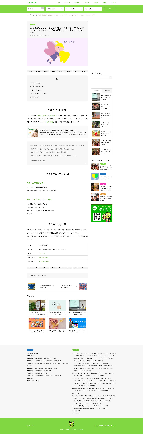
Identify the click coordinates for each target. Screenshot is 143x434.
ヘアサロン (98, 383)
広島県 (49, 370)
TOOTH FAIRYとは (35, 83)
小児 (107, 388)
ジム (89, 380)
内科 (93, 388)
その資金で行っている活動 (37, 86)
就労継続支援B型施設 (90, 408)
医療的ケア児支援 (90, 401)
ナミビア (32, 380)
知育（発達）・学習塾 (84, 360)
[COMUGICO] (31, 2)
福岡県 (55, 375)
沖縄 (28, 378)
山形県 (36, 358)
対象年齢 (76, 2)
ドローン (91, 355)
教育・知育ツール (104, 380)
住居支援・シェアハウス (98, 406)
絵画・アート (84, 358)
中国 (28, 370)
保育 (87, 375)
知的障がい (76, 370)
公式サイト (42, 253)
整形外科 (102, 388)
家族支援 (76, 401)
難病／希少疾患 (108, 368)
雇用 (107, 406)
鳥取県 (40, 370)
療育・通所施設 (76, 373)
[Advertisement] (101, 46)
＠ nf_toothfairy (43, 257)
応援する (68, 429)
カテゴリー (67, 2)
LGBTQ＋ (85, 395)
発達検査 (100, 373)
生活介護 (106, 408)
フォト (114, 383)
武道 (82, 353)
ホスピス (80, 388)
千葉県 (36, 360)
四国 (28, 373)
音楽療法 (82, 375)
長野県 (31, 363)
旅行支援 (109, 378)
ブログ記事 (86, 2)
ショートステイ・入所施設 (88, 403)
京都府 (46, 368)
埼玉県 (40, 360)
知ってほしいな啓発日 (77, 429)
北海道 (28, 355)
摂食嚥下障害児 (77, 365)
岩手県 (49, 358)
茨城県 (50, 360)
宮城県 (54, 358)
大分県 (36, 375)
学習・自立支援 (110, 398)
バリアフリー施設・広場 (79, 383)
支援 (42, 275)
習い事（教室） (76, 353)
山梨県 (54, 363)
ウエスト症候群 (84, 370)
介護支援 (76, 398)
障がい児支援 (112, 395)
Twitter (29, 425)
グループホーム (87, 406)
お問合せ (113, 2)
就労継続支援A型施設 (79, 408)
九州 (28, 375)
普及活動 (86, 385)
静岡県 (58, 363)
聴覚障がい (101, 368)
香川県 (45, 373)
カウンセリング (107, 373)
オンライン (84, 380)
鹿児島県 (41, 375)
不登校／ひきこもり (86, 363)
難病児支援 (98, 401)
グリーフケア (82, 398)
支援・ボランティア (77, 395)
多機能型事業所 (93, 373)
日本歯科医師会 (48, 122)
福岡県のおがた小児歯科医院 (46, 115)
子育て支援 (81, 401)
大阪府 (41, 368)
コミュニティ (81, 378)
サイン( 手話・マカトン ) (97, 360)
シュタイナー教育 (78, 355)
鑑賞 (111, 380)
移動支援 (94, 398)
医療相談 (85, 388)
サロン (114, 380)
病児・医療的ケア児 (92, 365)
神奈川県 (46, 360)
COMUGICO (103, 425)
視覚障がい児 (94, 368)
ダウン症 (91, 370)
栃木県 (55, 360)
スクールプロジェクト (37, 90)
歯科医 (107, 390)
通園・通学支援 (101, 398)
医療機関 (74, 388)
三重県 (40, 363)
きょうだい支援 (77, 403)
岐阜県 (63, 363)
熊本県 (31, 375)
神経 (114, 388)
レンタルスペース (91, 383)
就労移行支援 (100, 408)
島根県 (31, 370)
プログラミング (110, 355)
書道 (112, 358)
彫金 (104, 353)
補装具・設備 (75, 393)
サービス (74, 378)
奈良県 (31, 368)
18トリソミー (96, 363)
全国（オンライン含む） (32, 353)
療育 (113, 373)
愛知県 (67, 363)
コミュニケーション (93, 358)
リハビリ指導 (102, 390)
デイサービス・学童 (94, 375)
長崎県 (50, 375)
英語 (109, 358)
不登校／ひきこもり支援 (95, 395)
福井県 (45, 363)
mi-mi (34, 275)
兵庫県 (50, 368)
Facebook (31, 425)
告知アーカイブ (76, 413)
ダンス (100, 353)
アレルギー (109, 363)
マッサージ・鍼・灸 (87, 390)
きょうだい (76, 368)
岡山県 (45, 370)
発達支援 (102, 375)
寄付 (40, 275)
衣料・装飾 (105, 383)
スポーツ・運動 (88, 353)
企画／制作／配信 (90, 378)
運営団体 (104, 2)
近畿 (28, 368)
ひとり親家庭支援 (106, 401)
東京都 (31, 360)
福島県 (31, 358)
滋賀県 (55, 368)
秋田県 (45, 358)
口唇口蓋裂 (103, 363)
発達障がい (101, 365)
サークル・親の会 (76, 363)
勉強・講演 (80, 385)
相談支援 (89, 398)
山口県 (36, 370)
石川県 (36, 363)
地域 (59, 2)
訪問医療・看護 (77, 390)
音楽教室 (95, 353)
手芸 (115, 353)
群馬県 (59, 360)
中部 (28, 363)
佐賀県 (46, 375)
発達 (110, 388)
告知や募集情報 (76, 411)
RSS (33, 425)
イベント (74, 385)
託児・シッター (95, 380)
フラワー (76, 360)
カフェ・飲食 (77, 380)
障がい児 (84, 365)
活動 (33, 24)
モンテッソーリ (101, 355)
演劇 (95, 355)
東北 (28, 358)
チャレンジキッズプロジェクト (39, 93)
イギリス (38, 380)
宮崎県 (59, 375)
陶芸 (78, 358)
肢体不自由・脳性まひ (110, 365)
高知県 (31, 373)
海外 (28, 380)
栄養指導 (95, 390)
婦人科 (97, 388)
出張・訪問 (103, 378)
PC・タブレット (103, 358)
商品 (110, 383)
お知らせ (96, 2)
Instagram (27, 425)
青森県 (40, 358)
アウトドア (92, 385)
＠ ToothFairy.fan (44, 261)
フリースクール (84, 373)
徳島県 (40, 373)
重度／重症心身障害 (85, 368)
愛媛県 (36, 373)
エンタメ (85, 355)
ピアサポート (105, 395)
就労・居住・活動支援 (77, 406)
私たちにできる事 (34, 97)
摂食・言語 (76, 375)
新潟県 (29, 365)
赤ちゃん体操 (110, 353)
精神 (90, 388)
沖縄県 (31, 378)
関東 (28, 360)
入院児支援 (98, 403)
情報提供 (97, 378)
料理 (75, 358)
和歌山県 (37, 368)
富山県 (49, 363)
